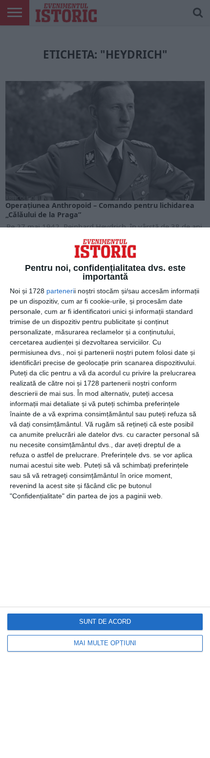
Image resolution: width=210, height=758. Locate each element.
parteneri (60, 290)
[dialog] (105, 492)
